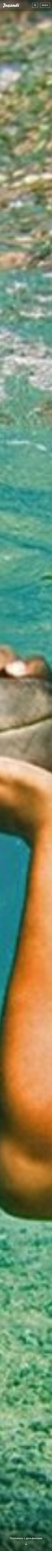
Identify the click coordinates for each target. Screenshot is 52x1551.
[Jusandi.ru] (15, 5)
